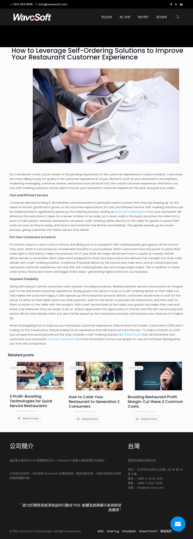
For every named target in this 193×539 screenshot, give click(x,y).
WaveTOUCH (148, 531)
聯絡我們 (166, 531)
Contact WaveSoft (61, 339)
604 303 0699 (23, 4)
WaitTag (113, 531)
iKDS (101, 531)
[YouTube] (176, 4)
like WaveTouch (130, 334)
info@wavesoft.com (53, 4)
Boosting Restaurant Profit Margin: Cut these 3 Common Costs (155, 401)
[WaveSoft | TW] (32, 16)
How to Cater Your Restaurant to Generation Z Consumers (94, 401)
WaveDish (129, 531)
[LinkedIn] (181, 4)
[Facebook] (171, 4)
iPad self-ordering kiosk (131, 212)
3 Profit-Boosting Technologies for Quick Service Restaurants (31, 401)
